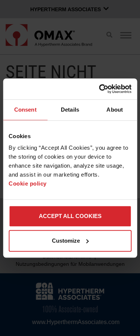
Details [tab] (70, 109)
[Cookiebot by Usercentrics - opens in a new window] (99, 89)
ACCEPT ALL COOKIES (70, 216)
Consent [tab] (25, 109)
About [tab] (114, 109)
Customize (66, 240)
